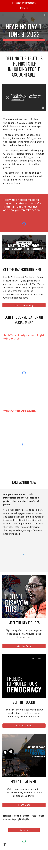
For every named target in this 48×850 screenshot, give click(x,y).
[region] (24, 6)
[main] (24, 32)
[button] (3, 15)
